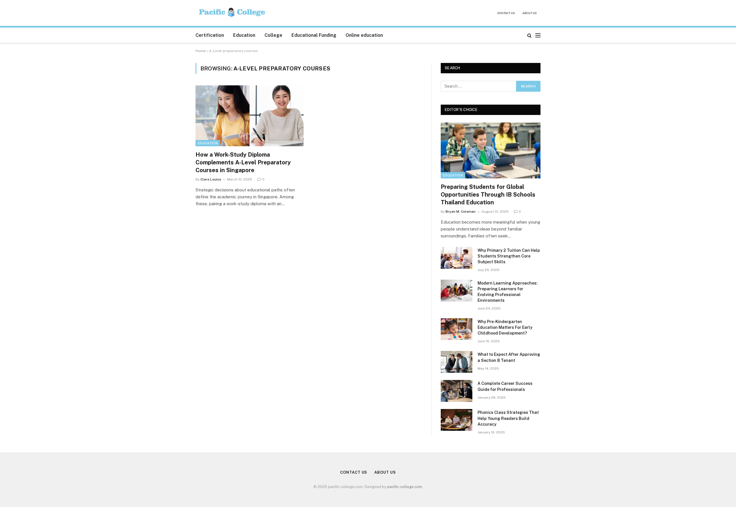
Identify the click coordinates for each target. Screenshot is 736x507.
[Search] (529, 35)
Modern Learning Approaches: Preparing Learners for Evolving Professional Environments (508, 292)
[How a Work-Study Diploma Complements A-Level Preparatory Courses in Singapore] (249, 115)
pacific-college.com (404, 487)
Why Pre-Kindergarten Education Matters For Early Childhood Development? (505, 327)
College (273, 35)
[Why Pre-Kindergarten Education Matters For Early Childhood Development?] (456, 329)
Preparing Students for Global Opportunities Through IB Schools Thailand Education (488, 194)
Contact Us (506, 13)
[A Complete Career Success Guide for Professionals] (456, 391)
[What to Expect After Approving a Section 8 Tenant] (456, 362)
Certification (209, 35)
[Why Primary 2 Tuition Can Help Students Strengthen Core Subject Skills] (456, 258)
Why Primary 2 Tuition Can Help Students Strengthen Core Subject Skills (509, 256)
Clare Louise (210, 179)
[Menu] (537, 35)
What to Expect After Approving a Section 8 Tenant (509, 357)
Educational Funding (314, 35)
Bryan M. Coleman (461, 212)
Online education (364, 35)
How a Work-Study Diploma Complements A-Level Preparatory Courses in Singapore (243, 162)
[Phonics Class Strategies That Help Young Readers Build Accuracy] (456, 420)
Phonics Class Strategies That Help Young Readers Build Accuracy (508, 418)
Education (244, 35)
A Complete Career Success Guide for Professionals (505, 386)
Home (200, 51)
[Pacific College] (232, 13)
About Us (529, 13)
